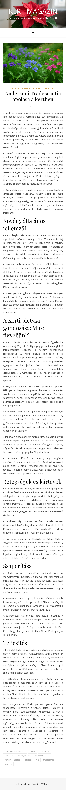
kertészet (9, 755)
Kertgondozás (21, 88)
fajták (32, 751)
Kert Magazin (33, 11)
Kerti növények (43, 88)
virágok (8, 764)
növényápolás (24, 755)
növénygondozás (12, 760)
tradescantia (48, 760)
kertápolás (44, 751)
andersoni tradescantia (15, 751)
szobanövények (32, 760)
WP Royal (45, 784)
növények (39, 755)
